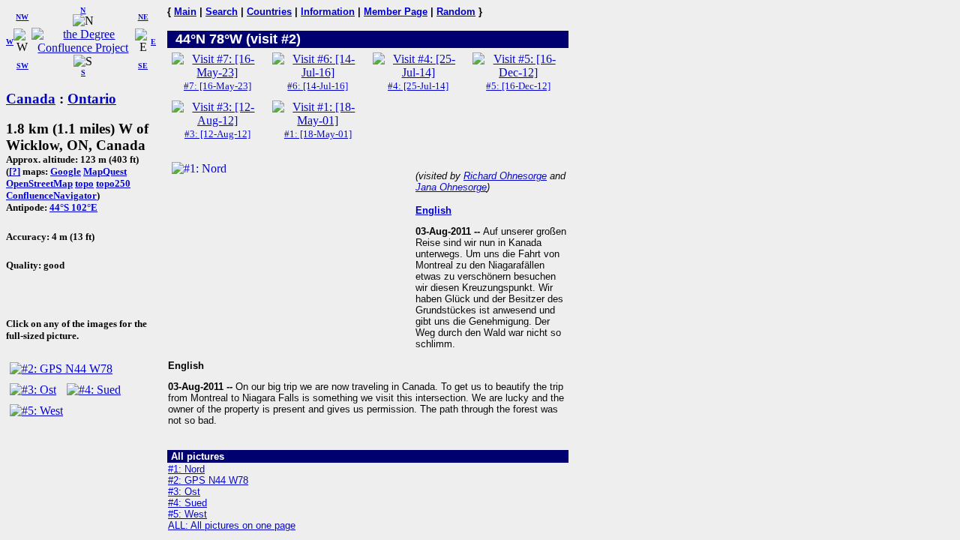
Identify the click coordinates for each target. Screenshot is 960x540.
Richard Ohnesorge (505, 176)
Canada (31, 98)
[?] (14, 171)
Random (456, 11)
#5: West (187, 514)
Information (328, 11)
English (434, 210)
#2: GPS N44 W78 (208, 480)
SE (143, 66)
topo (84, 183)
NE (143, 17)
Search (222, 11)
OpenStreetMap (39, 183)
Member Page (396, 11)
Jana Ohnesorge (451, 187)
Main (185, 11)
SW (22, 66)
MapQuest (105, 171)
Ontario (92, 98)
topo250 (113, 183)
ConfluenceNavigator (51, 195)
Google (65, 171)
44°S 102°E (74, 207)
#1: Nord (186, 469)
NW (22, 17)
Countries (269, 11)
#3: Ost (184, 491)
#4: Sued (187, 502)
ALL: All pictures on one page (232, 525)
